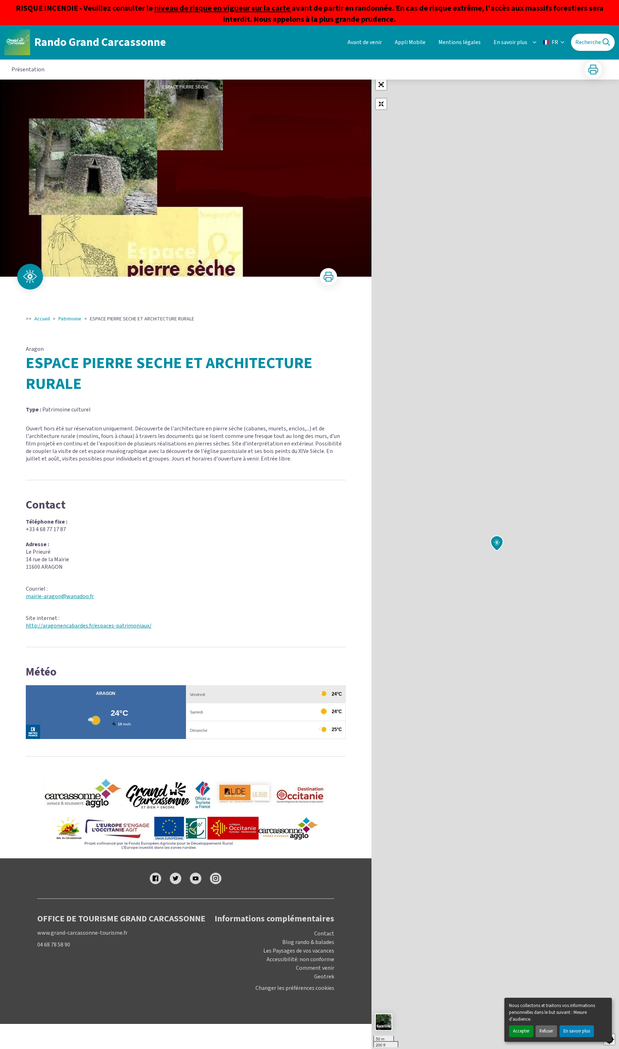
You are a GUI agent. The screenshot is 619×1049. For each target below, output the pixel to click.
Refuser (546, 1031)
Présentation (27, 69)
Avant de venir (364, 42)
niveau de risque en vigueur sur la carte (223, 8)
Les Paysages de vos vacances (298, 951)
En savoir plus (576, 1031)
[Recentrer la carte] (381, 104)
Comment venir (315, 968)
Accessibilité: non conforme (300, 959)
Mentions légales (459, 42)
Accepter (521, 1031)
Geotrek (324, 977)
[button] (381, 84)
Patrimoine (69, 319)
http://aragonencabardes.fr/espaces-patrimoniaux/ (89, 626)
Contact (324, 934)
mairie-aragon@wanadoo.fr (60, 596)
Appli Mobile (410, 42)
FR (555, 42)
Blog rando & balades (308, 942)
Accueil (42, 319)
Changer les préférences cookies (294, 988)
